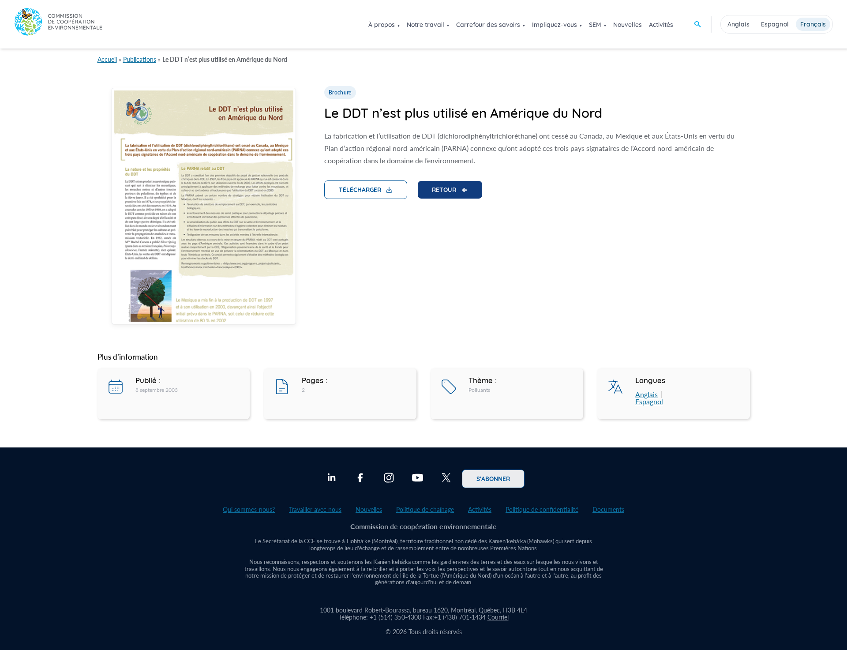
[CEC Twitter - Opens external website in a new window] (446, 479)
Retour (444, 189)
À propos (381, 25)
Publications (139, 59)
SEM (595, 25)
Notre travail (425, 25)
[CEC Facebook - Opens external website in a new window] (360, 479)
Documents (608, 509)
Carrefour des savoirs (488, 25)
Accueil (107, 59)
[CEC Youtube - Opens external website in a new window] (418, 479)
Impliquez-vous (554, 25)
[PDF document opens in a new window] (203, 207)
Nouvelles (627, 25)
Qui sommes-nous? (249, 509)
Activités (661, 25)
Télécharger (360, 189)
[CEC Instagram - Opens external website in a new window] (389, 479)
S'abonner (493, 478)
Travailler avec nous (315, 509)
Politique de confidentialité (542, 509)
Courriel (498, 617)
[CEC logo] (58, 24)
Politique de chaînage (425, 509)
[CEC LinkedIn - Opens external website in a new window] (331, 479)
